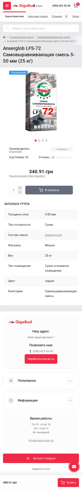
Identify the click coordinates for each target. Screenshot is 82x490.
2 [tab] (39, 141)
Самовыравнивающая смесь (53, 37)
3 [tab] (43, 141)
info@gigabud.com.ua (41, 440)
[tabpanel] (41, 102)
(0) (53, 157)
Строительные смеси (21, 37)
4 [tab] (46, 141)
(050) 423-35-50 (61, 5)
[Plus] (20, 188)
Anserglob (15, 151)
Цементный (53, 235)
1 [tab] (36, 141)
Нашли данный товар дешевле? (27, 176)
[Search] (7, 28)
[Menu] (7, 6)
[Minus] (20, 192)
